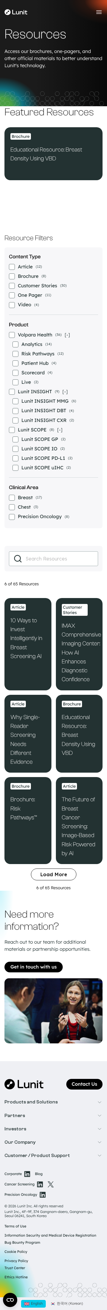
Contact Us (84, 1084)
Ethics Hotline (16, 1277)
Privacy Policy (16, 1261)
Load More (53, 874)
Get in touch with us (33, 967)
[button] (53, 1102)
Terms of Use (15, 1226)
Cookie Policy (15, 1251)
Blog (39, 1174)
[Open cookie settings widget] (10, 1300)
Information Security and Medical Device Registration (50, 1235)
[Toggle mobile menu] (99, 12)
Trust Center (14, 1268)
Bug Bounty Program (22, 1242)
